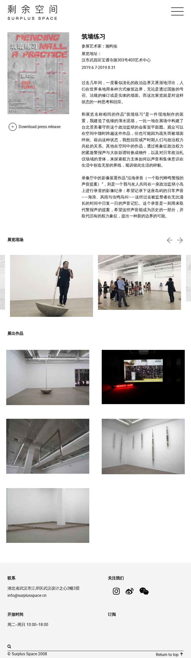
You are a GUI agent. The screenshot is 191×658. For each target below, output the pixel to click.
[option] (51, 286)
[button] (169, 240)
